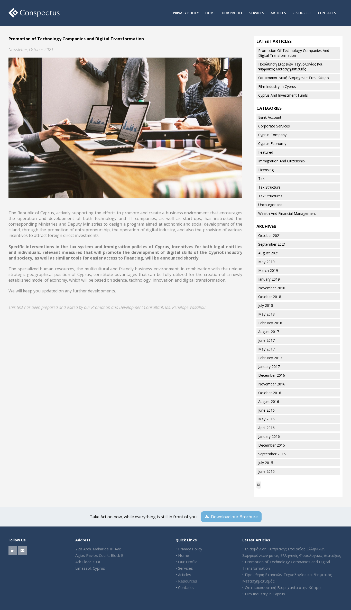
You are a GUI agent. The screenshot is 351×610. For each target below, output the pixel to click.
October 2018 (269, 296)
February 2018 (270, 322)
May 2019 (266, 261)
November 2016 (271, 384)
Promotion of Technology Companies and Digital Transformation (293, 53)
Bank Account (269, 117)
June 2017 (266, 340)
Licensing (266, 169)
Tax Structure (269, 187)
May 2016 (266, 419)
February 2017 (270, 357)
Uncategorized (270, 204)
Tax (261, 178)
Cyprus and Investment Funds (283, 95)
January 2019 (269, 279)
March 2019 (268, 270)
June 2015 (266, 471)
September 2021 (272, 244)
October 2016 (269, 392)
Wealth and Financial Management (287, 213)
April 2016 (266, 427)
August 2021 (268, 253)
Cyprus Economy (272, 143)
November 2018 (271, 287)
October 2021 (269, 235)
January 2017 (269, 366)
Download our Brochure (234, 517)
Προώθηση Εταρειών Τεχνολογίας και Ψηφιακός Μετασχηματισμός (290, 66)
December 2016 (271, 375)
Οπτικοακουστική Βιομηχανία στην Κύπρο (293, 77)
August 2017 (268, 331)
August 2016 (268, 401)
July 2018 (265, 305)
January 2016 (269, 436)
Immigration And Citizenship (281, 161)
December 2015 (271, 445)
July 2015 (265, 462)
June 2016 (266, 410)
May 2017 (266, 349)
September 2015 (272, 453)
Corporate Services (274, 126)
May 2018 (266, 314)
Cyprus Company (272, 134)
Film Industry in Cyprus (277, 86)
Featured (265, 152)
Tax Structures (270, 195)
